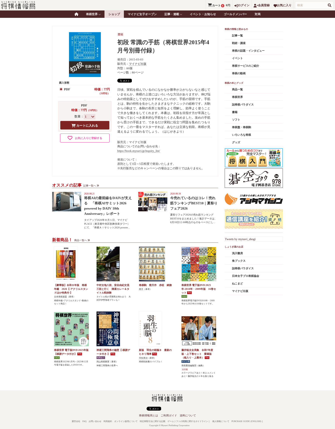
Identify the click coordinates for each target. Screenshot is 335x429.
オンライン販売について (126, 421)
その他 (185, 369)
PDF (67, 89)
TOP (76, 14)
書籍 (120, 34)
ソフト (236, 119)
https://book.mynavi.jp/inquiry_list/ (138, 150)
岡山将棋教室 (103, 361)
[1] (89, 116)
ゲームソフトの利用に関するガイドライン (188, 421)
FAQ (84, 421)
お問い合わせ (95, 421)
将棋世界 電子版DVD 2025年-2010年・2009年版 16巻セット (198, 289)
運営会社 (76, 421)
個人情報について (220, 421)
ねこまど (237, 283)
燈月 (141, 289)
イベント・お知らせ (203, 14)
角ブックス (239, 260)
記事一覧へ (89, 185)
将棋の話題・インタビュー (248, 50)
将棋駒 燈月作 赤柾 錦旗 (155, 285)
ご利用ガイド (169, 415)
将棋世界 (237, 97)
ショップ (114, 14)
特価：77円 (102, 91)
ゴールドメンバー (235, 14)
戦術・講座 (239, 43)
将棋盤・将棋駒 (241, 127)
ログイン (244, 5)
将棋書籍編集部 (188, 365)
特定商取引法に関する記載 (152, 421)
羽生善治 (143, 358)
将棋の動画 (239, 73)
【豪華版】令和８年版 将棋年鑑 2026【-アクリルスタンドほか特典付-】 (71, 289)
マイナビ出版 (137, 63)
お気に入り (284, 5)
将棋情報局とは (148, 415)
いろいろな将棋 (241, 134)
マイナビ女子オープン (142, 14)
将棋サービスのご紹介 (245, 65)
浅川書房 (237, 253)
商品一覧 (237, 89)
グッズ (236, 142)
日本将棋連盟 (60, 296)
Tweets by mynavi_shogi (240, 239)
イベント (237, 58)
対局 (258, 14)
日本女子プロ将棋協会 (245, 275)
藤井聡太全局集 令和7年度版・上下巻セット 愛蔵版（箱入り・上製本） (197, 354)
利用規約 (108, 421)
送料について (188, 415)
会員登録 (264, 5)
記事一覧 (237, 35)
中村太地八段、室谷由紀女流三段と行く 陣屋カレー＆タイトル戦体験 (113, 289)
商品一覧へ (80, 240)
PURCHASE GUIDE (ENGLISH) (246, 421)
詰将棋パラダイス (243, 104)
